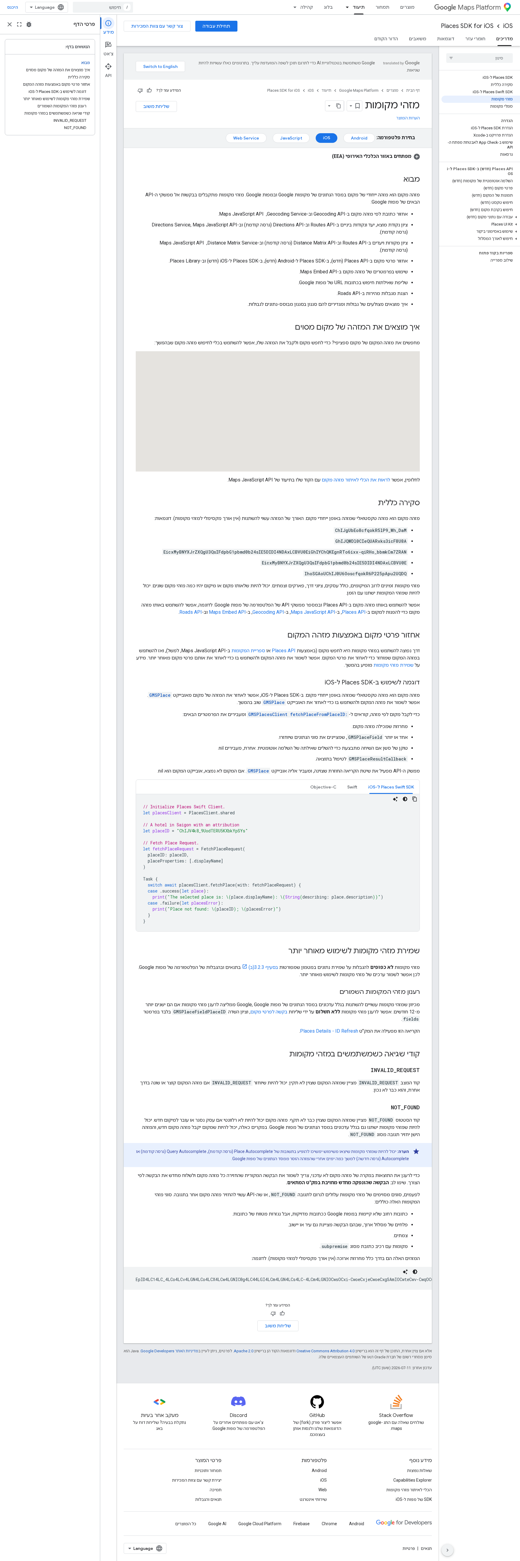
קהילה (306, 7)
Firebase (301, 1523)
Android (359, 138)
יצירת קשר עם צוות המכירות (196, 1480)
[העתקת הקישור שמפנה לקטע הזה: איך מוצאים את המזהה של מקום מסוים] (289, 327)
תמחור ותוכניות (208, 1470)
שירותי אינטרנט (313, 1499)
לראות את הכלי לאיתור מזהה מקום (356, 480)
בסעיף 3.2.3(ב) (263, 967)
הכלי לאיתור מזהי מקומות (409, 1489)
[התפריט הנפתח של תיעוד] (345, 7)
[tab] (391, 787)
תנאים (426, 1548)
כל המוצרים (185, 1523)
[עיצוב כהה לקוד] (405, 799)
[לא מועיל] (140, 90)
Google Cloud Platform (259, 1523)
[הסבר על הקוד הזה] (395, 799)
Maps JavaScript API (313, 612)
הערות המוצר (408, 117)
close (9, 24)
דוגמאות (445, 38)
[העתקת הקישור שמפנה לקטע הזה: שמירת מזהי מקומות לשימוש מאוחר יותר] (282, 951)
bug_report (28, 24)
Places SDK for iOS (467, 26)
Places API (354, 612)
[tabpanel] (277, 862)
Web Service (246, 138)
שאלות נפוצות (419, 1470)
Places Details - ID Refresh (329, 1031)
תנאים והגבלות (208, 1499)
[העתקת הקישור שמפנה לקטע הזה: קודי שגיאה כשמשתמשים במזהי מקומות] (283, 1054)
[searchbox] (479, 58)
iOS (508, 26)
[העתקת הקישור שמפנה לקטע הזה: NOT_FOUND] (385, 1107)
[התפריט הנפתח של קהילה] (293, 7)
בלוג (328, 7)
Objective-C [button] (323, 787)
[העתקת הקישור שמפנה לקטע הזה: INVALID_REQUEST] (364, 1070)
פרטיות (409, 1548)
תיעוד (359, 7)
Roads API (190, 612)
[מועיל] (149, 90)
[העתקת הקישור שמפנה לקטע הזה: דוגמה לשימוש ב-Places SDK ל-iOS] (319, 683)
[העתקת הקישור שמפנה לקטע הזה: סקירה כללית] (372, 503)
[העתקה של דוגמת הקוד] (414, 799)
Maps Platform (479, 7)
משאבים (417, 38)
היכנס (12, 7)
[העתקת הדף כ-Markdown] (338, 106)
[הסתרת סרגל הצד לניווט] (447, 1550)
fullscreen (19, 24)
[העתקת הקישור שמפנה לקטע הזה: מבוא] (398, 179)
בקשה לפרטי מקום (268, 1012)
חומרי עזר (475, 38)
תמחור (382, 7)
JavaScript (291, 138)
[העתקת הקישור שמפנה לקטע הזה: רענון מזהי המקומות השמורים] (333, 992)
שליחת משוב (156, 106)
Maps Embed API (227, 612)
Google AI (217, 1523)
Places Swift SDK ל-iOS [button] (391, 787)
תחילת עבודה (216, 26)
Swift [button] (352, 787)
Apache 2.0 (243, 1351)
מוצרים (407, 7)
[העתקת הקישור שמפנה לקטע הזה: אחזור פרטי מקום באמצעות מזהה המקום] (281, 635)
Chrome (329, 1523)
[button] (480, 217)
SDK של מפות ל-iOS (414, 1499)
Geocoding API (268, 612)
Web (322, 1489)
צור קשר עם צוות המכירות (157, 26)
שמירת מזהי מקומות (393, 665)
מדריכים (504, 38)
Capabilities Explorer (412, 1480)
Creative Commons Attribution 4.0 (325, 1351)
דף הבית (413, 90)
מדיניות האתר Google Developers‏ (169, 1351)
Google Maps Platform (359, 90)
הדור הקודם (386, 38)
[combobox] (103, 7)
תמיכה (215, 1489)
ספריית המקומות (248, 650)
